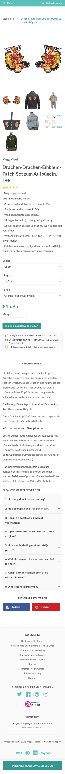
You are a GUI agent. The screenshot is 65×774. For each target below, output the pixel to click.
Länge (6, 275)
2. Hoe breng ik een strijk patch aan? (32, 508)
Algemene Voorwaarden (32, 668)
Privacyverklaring (32, 673)
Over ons (32, 678)
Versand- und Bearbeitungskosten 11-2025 (32, 645)
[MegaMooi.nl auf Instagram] (45, 693)
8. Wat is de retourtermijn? (32, 586)
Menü (9, 2)
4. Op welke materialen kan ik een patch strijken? (32, 534)
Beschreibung (31, 363)
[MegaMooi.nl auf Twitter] (19, 693)
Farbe (6, 289)
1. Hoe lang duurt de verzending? (32, 499)
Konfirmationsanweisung (32, 650)
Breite (6, 260)
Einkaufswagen (54, 2)
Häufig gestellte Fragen (32, 641)
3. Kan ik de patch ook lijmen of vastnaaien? (32, 520)
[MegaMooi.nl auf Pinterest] (37, 693)
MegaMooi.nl (33, 741)
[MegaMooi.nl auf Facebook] (28, 693)
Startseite (8, 18)
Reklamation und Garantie (33, 659)
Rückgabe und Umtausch (32, 655)
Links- (6, 420)
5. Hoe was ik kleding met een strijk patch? (32, 547)
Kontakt (32, 664)
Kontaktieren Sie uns (32, 727)
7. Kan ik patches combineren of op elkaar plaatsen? (32, 575)
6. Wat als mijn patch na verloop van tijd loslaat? (32, 561)
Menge (6, 314)
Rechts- (16, 420)
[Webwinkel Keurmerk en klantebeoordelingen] (32, 708)
